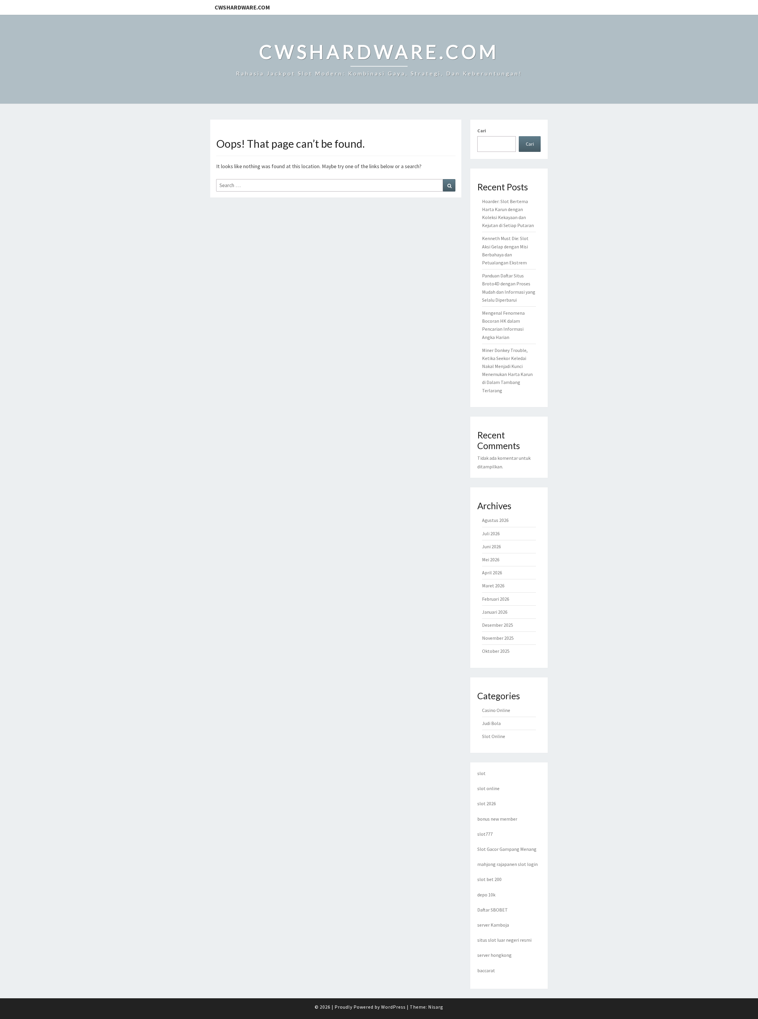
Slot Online (493, 736)
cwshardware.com (242, 7)
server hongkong (494, 955)
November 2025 (498, 638)
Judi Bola (491, 723)
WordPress (393, 1007)
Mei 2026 (491, 559)
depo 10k (486, 895)
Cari (481, 131)
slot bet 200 (489, 879)
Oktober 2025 (496, 651)
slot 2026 (486, 803)
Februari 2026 (495, 599)
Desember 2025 (497, 625)
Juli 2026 (491, 533)
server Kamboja (493, 925)
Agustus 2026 (495, 520)
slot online (488, 788)
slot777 (485, 834)
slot (481, 773)
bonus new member (497, 819)
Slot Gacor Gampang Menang (507, 849)
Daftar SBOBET (492, 910)
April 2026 (492, 573)
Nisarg (435, 1007)
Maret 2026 (493, 586)
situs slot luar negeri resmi (504, 940)
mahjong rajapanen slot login (507, 864)
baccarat (486, 970)
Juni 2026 (491, 546)
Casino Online (496, 710)
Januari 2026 (495, 612)
